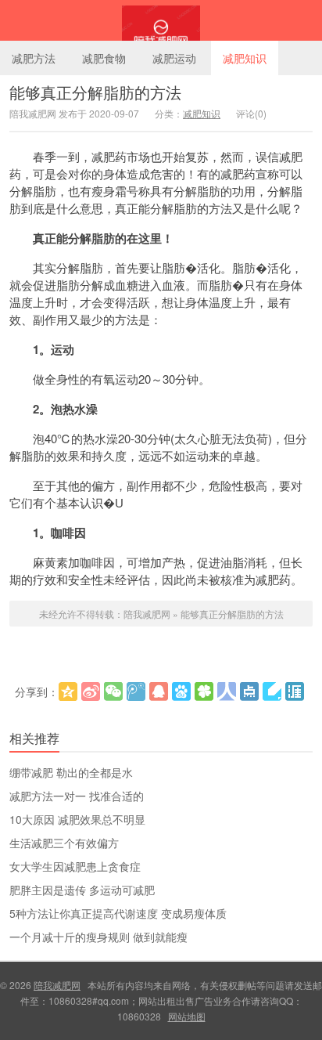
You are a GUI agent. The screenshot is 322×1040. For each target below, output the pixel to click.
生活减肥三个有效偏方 (64, 842)
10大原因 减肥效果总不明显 (77, 819)
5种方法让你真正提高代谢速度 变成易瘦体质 (118, 913)
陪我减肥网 (161, 20)
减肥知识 (245, 58)
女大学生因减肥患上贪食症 (75, 866)
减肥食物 (104, 58)
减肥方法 (33, 58)
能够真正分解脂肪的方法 (95, 92)
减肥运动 (174, 58)
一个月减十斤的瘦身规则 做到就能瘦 (98, 936)
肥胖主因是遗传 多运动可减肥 (82, 889)
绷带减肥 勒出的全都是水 (71, 772)
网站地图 (187, 1016)
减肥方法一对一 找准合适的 (76, 795)
